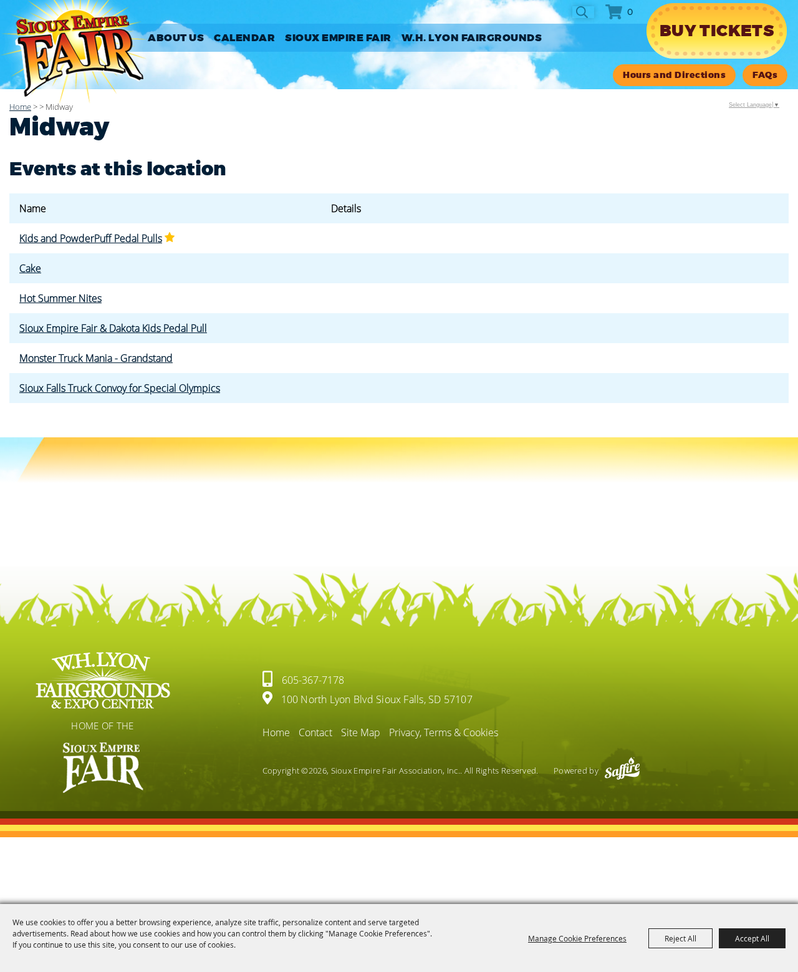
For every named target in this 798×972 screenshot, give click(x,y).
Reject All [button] (680, 938)
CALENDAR (244, 38)
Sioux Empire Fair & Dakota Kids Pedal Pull (113, 328)
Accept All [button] (752, 938)
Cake (30, 268)
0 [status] (630, 11)
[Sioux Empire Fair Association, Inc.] (74, 52)
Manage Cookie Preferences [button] (577, 938)
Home (20, 106)
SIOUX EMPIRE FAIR (338, 38)
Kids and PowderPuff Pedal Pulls (90, 238)
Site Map (360, 732)
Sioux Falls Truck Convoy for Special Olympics (119, 388)
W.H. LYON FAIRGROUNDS (471, 38)
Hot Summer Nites (60, 298)
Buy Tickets (717, 31)
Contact (315, 732)
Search (583, 12)
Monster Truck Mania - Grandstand (96, 358)
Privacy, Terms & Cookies (443, 732)
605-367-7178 (313, 680)
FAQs (764, 75)
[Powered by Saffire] (622, 770)
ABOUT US (176, 38)
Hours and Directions (674, 75)
